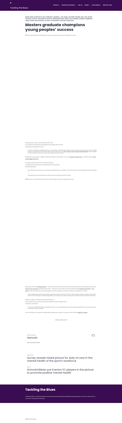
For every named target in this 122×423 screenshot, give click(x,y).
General (57, 17)
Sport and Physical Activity (40, 20)
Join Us (80, 5)
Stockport (55, 20)
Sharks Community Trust (76, 157)
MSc (82, 17)
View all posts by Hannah (33, 342)
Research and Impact (68, 5)
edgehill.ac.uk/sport (82, 312)
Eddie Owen (29, 17)
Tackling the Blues (19, 7)
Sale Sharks (74, 18)
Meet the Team (107, 5)
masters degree (74, 17)
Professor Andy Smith (61, 18)
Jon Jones (64, 17)
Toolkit (86, 5)
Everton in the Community (43, 17)
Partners (55, 5)
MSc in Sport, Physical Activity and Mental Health (76, 151)
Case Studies (96, 5)
